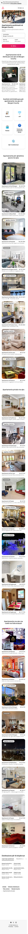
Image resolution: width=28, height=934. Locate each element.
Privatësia (10, 926)
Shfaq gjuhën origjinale (15, 3)
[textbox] (7, 41)
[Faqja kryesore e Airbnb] (3, 7)
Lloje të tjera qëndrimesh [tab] (8, 859)
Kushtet (16, 926)
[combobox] (13, 36)
